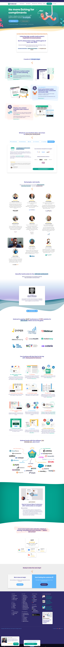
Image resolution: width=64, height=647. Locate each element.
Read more (20, 262)
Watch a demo (25, 21)
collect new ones (22, 157)
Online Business (23, 141)
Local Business (14, 141)
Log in (55, 3)
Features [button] (22, 3)
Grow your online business (43, 168)
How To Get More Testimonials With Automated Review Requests (49, 608)
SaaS (30, 141)
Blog (44, 3)
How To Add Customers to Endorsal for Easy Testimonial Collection (47, 603)
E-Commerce (36, 141)
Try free (49, 3)
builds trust (27, 151)
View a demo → (32, 433)
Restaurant (51, 141)
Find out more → (49, 378)
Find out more (16, 79)
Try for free (13, 21)
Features (23, 594)
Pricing (40, 3)
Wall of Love (35, 3)
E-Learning (44, 141)
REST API (18, 114)
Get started (43, 584)
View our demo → (50, 397)
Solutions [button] (29, 3)
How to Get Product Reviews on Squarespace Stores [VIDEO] (49, 598)
